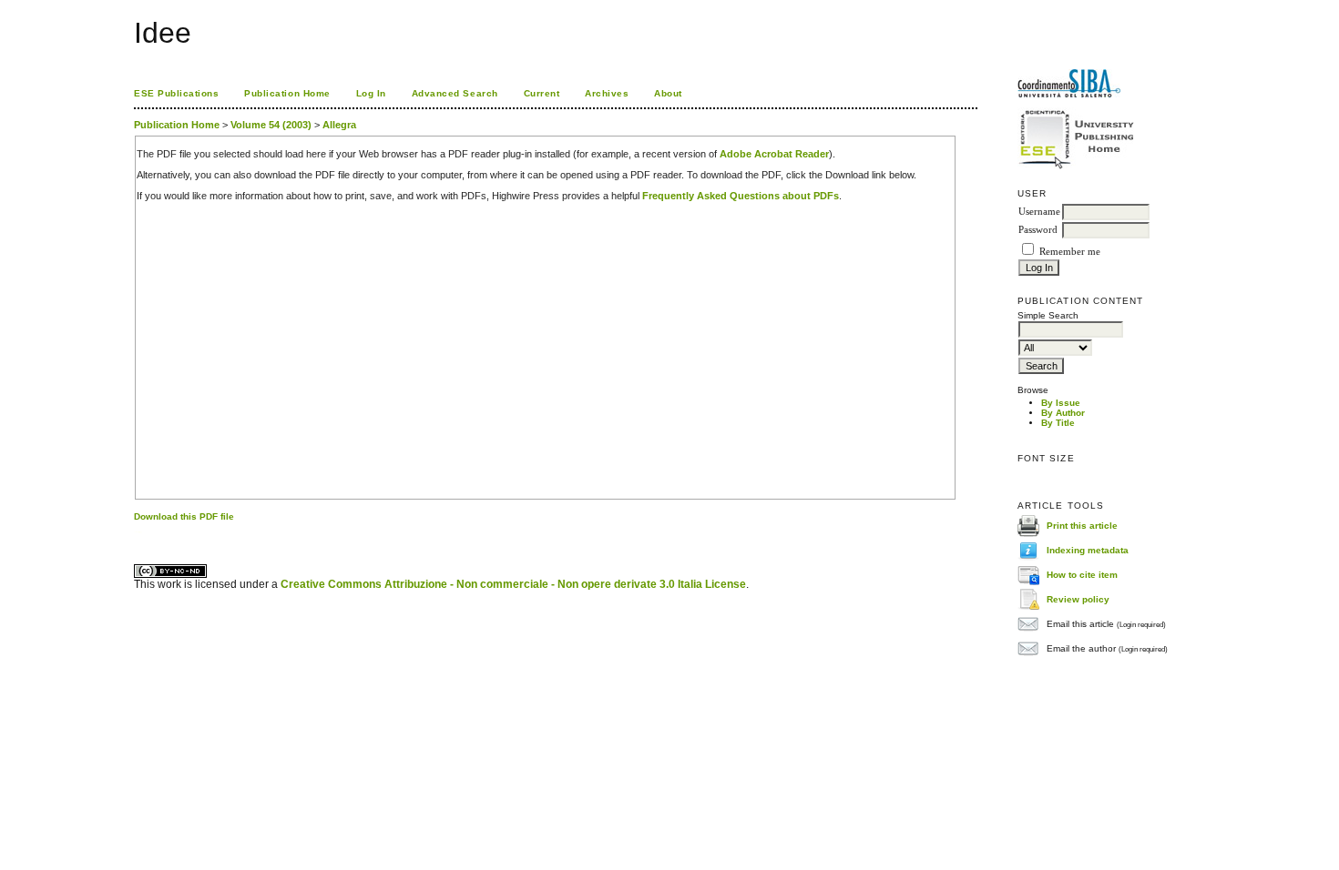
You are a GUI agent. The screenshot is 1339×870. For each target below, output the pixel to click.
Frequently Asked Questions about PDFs (740, 195)
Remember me (1069, 252)
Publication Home (287, 93)
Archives (607, 93)
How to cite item (1082, 575)
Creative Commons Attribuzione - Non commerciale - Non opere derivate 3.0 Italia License (513, 584)
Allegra (339, 124)
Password (1038, 230)
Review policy (1078, 599)
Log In (371, 93)
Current (542, 93)
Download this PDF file (184, 516)
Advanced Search (455, 93)
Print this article (1082, 526)
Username (1039, 212)
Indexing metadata (1088, 550)
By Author (1063, 413)
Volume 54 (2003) (271, 124)
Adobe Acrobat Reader (774, 153)
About (668, 93)
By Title (1058, 423)
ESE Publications (176, 93)
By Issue (1060, 403)
